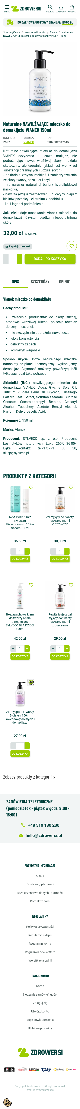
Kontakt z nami (40, 901)
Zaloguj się (40, 1003)
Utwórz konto (40, 1011)
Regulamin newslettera (40, 952)
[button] (50, 8)
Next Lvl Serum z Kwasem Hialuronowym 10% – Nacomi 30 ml (20, 522)
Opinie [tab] (64, 281)
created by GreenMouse (40, 1089)
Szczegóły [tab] (40, 281)
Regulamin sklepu (40, 935)
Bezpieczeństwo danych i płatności (40, 893)
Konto (40, 986)
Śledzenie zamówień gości (40, 994)
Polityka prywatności (40, 926)
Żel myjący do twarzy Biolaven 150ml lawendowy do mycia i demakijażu (20, 717)
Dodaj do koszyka (50, 259)
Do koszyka (20, 558)
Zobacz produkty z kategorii (30, 776)
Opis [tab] (15, 281)
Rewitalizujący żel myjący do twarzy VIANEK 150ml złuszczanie (60, 620)
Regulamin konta (40, 943)
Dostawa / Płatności (40, 884)
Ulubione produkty (40, 1028)
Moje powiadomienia (40, 1019)
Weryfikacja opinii (40, 960)
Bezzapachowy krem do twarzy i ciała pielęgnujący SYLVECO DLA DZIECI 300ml (20, 621)
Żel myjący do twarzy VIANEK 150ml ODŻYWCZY (60, 520)
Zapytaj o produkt (17, 246)
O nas (40, 875)
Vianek (28, 142)
